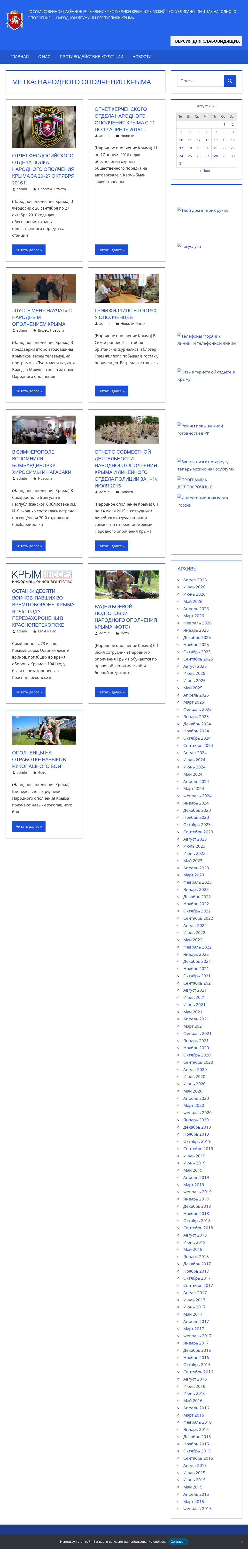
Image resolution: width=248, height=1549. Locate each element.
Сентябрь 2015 (198, 1458)
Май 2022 (192, 939)
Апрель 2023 (196, 868)
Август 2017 (195, 1292)
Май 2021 (192, 1012)
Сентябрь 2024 (198, 745)
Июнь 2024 (194, 767)
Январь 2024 (196, 803)
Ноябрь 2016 (196, 1357)
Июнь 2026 (194, 594)
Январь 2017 (196, 1343)
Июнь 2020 (194, 1083)
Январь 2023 (196, 889)
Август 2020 (195, 1069)
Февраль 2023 (197, 882)
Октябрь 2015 (197, 1451)
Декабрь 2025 (197, 637)
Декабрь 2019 (197, 1127)
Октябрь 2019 (197, 1141)
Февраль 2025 (197, 709)
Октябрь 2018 (197, 1220)
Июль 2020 (194, 1076)
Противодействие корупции (91, 57)
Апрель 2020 (196, 1098)
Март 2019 (193, 1184)
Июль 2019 (194, 1156)
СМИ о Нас (47, 631)
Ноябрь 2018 (196, 1213)
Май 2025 (192, 688)
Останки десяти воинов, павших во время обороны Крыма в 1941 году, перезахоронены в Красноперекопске (43, 608)
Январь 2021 (196, 1040)
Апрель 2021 (196, 1019)
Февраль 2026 (197, 623)
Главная (19, 57)
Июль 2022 (194, 932)
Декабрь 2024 (197, 724)
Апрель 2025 (196, 695)
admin (22, 189)
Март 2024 (193, 788)
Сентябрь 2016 (198, 1371)
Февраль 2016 (197, 1422)
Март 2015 (193, 1501)
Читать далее (27, 249)
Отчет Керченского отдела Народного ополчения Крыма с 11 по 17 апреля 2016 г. (125, 119)
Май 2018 (192, 1249)
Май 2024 (192, 774)
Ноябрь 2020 (196, 1047)
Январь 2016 (196, 1429)
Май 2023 (192, 860)
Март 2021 (193, 1026)
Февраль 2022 (197, 947)
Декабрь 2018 (197, 1206)
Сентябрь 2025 (198, 659)
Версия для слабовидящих (206, 41)
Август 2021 (195, 990)
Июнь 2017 (194, 1307)
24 (181, 155)
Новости (142, 57)
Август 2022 (195, 925)
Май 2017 (192, 1314)
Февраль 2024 (197, 795)
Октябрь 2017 (197, 1278)
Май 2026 (192, 601)
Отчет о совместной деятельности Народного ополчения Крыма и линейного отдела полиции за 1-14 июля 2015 (126, 468)
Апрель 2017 (196, 1321)
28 (216, 155)
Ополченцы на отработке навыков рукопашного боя (39, 759)
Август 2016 (195, 1379)
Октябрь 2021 (197, 976)
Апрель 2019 (196, 1177)
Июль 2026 (194, 587)
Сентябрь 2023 (198, 832)
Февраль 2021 (197, 1033)
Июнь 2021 (194, 1004)
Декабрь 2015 (197, 1436)
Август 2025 (195, 666)
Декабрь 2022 (197, 896)
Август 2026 (195, 580)
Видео (43, 330)
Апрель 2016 (196, 1408)
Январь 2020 (196, 1120)
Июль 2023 (194, 846)
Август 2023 (195, 839)
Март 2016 (193, 1415)
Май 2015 (192, 1487)
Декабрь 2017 (197, 1264)
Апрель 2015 (196, 1494)
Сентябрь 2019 (198, 1148)
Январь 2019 (196, 1199)
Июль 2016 (194, 1386)
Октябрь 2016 (197, 1364)
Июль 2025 (194, 673)
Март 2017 (193, 1328)
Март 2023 (193, 875)
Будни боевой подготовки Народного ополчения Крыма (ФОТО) (126, 616)
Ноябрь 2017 (196, 1271)
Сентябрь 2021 (198, 983)
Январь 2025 (196, 716)
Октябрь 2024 (197, 738)
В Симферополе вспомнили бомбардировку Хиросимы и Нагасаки (41, 462)
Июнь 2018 (194, 1242)
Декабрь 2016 (197, 1350)
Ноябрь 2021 (196, 968)
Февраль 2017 (197, 1335)
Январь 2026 (196, 630)
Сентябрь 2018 (198, 1227)
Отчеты (60, 189)
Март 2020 (193, 1105)
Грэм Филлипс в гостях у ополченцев (125, 314)
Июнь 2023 (194, 853)
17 (181, 147)
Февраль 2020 (197, 1112)
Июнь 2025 (194, 680)
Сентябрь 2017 (198, 1285)
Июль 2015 (194, 1472)
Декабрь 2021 (197, 961)
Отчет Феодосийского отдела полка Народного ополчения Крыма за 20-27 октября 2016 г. (43, 169)
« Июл (205, 170)
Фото (140, 323)
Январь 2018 (196, 1256)
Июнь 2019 (194, 1163)
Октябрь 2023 (197, 824)
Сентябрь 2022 (198, 918)
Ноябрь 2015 (196, 1444)
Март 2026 (193, 615)
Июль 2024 (194, 759)
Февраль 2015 (197, 1508)
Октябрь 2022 (197, 911)
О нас (44, 57)
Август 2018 (195, 1235)
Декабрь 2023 (197, 810)
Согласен (178, 1541)
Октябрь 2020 (197, 1055)
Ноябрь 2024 (196, 731)
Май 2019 (192, 1170)
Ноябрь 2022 (196, 903)
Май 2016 (192, 1400)
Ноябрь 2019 (196, 1134)
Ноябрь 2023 (196, 817)
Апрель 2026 (196, 608)
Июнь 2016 (194, 1393)
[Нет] (242, 1541)
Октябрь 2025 (197, 651)
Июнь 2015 (194, 1479)
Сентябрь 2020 (198, 1062)
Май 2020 (192, 1091)
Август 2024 (195, 752)
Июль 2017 (194, 1300)
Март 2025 (193, 702)
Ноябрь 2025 (196, 644)
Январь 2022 (196, 954)
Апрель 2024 (196, 781)
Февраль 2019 (197, 1191)
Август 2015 (195, 1465)
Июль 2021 (194, 997)
